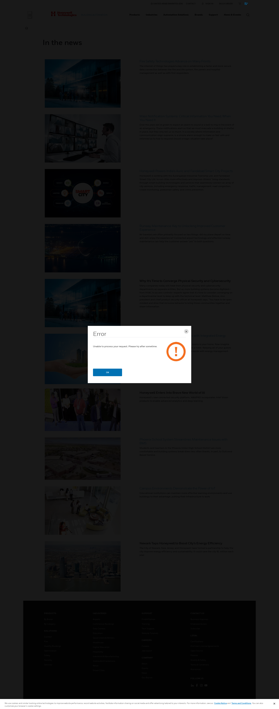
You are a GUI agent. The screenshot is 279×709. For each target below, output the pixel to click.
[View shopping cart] (244, 4)
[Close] (274, 703)
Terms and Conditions (241, 703)
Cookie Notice (220, 703)
